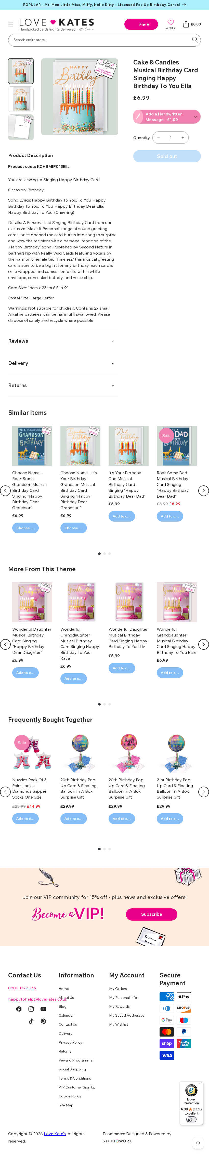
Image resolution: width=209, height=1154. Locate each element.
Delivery (65, 1033)
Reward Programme (76, 1060)
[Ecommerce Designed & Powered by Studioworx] (117, 1141)
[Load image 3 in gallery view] (21, 127)
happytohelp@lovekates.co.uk (37, 999)
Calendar (66, 1015)
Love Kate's (55, 1133)
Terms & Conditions (75, 1078)
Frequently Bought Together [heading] (50, 719)
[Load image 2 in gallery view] (21, 99)
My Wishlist (118, 1024)
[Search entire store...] (195, 39)
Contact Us (68, 1024)
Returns (65, 1051)
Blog (63, 1006)
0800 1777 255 (22, 987)
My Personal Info (123, 997)
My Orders (118, 988)
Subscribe (151, 914)
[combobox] (104, 40)
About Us (66, 997)
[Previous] (5, 490)
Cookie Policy (70, 1096)
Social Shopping (72, 1069)
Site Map (66, 1105)
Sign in (144, 24)
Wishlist (171, 28)
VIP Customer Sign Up (77, 1087)
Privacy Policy (70, 1042)
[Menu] (200, 1084)
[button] (10, 24)
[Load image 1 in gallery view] (21, 71)
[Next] (203, 490)
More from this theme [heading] (42, 569)
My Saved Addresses (127, 1015)
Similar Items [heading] (27, 412)
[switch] (191, 1119)
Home (64, 988)
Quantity (141, 137)
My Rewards (119, 1006)
